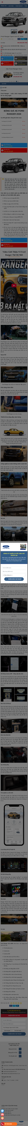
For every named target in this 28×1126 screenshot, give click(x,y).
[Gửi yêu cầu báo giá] (2, 1114)
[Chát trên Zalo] (2, 1111)
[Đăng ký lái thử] (2, 1118)
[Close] (25, 544)
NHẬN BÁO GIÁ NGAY (14, 579)
